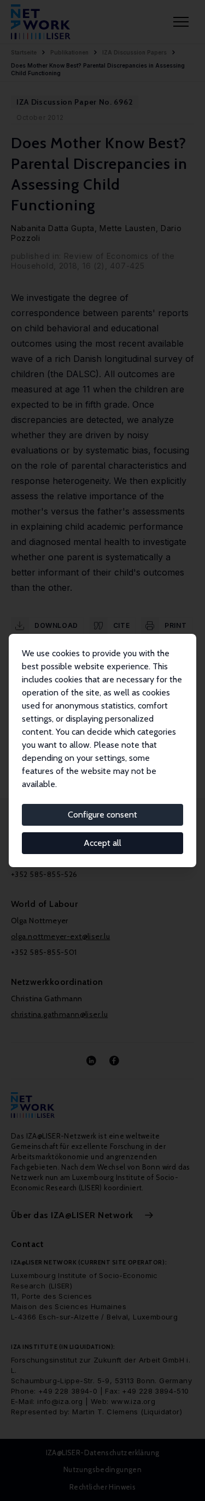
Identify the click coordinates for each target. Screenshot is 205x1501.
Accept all (102, 843)
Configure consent (102, 814)
